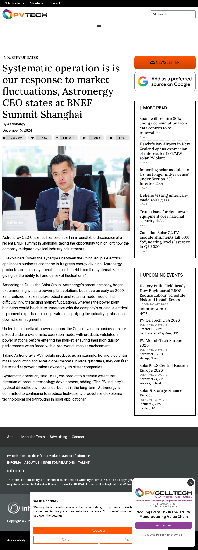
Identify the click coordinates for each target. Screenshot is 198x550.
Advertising (37, 3)
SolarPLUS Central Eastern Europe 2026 (164, 367)
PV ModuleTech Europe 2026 (161, 342)
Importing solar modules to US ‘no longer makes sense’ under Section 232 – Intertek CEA (164, 176)
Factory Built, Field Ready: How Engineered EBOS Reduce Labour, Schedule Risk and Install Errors (163, 292)
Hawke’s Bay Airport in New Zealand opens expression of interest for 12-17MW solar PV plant (165, 151)
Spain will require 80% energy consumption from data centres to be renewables (163, 125)
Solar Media (13, 3)
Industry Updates (20, 57)
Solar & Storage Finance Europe (161, 392)
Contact (55, 3)
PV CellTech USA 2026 (160, 320)
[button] (14, 137)
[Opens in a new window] (15, 470)
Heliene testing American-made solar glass (164, 197)
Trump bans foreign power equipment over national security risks (164, 216)
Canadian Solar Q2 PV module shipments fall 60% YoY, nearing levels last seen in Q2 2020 (165, 239)
